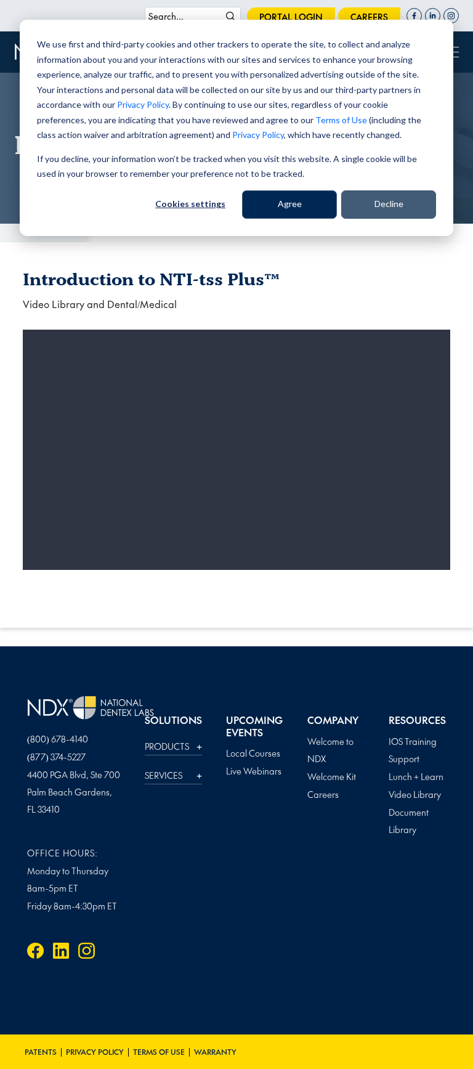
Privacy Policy (143, 104)
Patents (41, 1052)
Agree (290, 203)
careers (369, 16)
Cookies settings (190, 203)
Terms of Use (341, 120)
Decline (388, 203)
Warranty (215, 1052)
